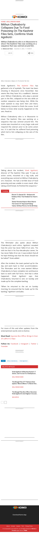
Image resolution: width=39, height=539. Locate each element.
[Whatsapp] (9, 357)
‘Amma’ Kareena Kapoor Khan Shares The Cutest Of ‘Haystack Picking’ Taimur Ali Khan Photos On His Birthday (24, 204)
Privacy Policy (28, 526)
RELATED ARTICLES (8, 367)
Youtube (4, 346)
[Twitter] (5, 357)
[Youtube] (25, 512)
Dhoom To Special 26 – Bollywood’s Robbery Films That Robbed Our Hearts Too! (25, 197)
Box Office (15, 397)
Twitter (33, 344)
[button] (30, 53)
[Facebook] (2, 357)
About (8, 526)
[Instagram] (17, 512)
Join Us (10, 53)
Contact (13, 526)
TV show (14, 530)
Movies (33, 528)
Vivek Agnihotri (31, 170)
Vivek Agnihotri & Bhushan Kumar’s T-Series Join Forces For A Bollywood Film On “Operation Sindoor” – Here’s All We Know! (24, 372)
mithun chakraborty (12, 361)
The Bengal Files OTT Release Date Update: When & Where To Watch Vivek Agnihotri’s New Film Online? (24, 383)
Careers (18, 526)
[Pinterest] (19, 512)
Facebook (14, 344)
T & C (22, 526)
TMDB (25, 530)
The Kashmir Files (25, 86)
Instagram (24, 344)
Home (3, 22)
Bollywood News (13, 22)
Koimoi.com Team (8, 48)
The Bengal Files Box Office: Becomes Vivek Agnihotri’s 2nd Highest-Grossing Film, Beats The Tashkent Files (24, 393)
